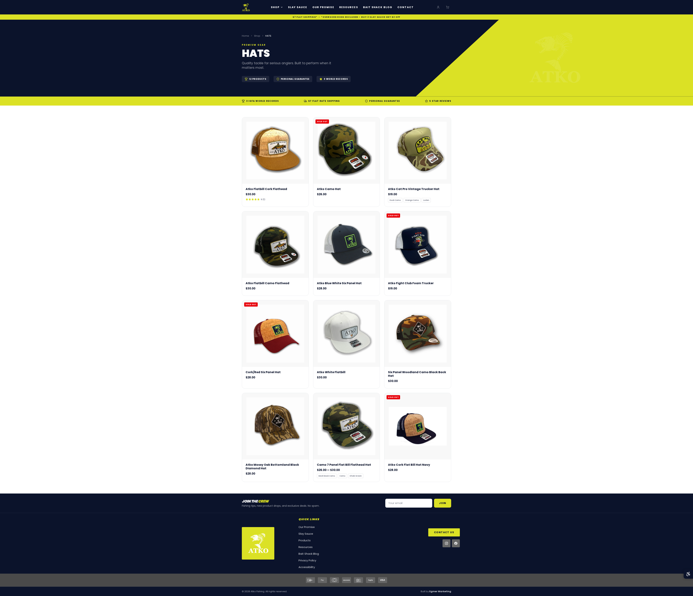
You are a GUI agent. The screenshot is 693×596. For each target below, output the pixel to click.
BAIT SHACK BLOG (378, 7)
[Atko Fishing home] (246, 7)
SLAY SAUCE (297, 7)
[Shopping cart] (447, 7)
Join (442, 503)
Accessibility (306, 567)
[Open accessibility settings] (688, 574)
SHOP (275, 7)
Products (304, 540)
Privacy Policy (307, 560)
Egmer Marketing (440, 591)
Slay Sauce (305, 534)
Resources (305, 547)
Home (245, 36)
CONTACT (405, 7)
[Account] (438, 7)
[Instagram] (446, 543)
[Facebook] (456, 543)
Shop (257, 36)
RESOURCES (348, 7)
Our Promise (306, 527)
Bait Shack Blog (308, 554)
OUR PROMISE (323, 7)
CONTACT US (444, 532)
